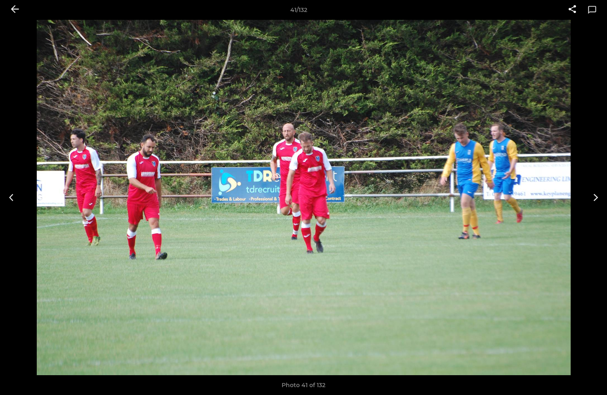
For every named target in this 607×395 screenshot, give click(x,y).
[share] (572, 10)
